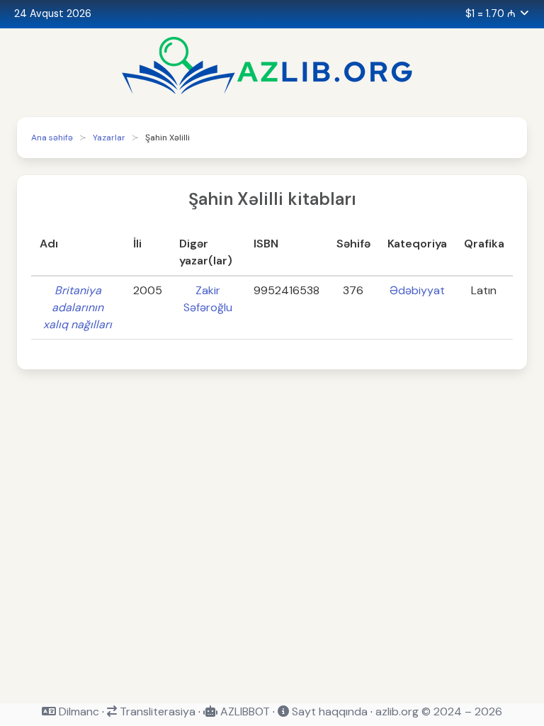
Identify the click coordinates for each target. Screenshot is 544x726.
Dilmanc (77, 711)
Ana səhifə (52, 137)
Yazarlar (109, 137)
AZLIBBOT (243, 711)
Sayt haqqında (328, 711)
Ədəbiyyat (417, 290)
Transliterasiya (156, 711)
